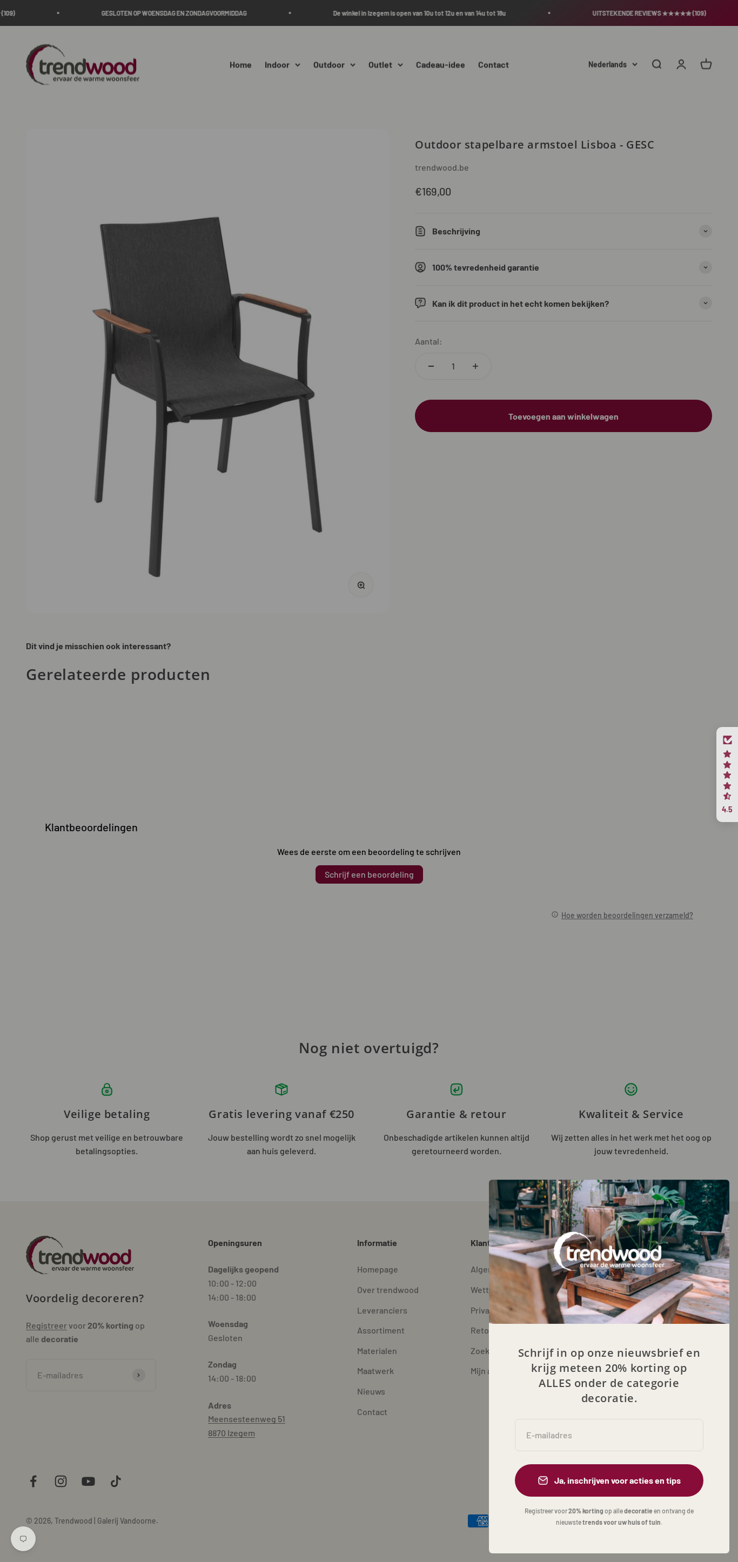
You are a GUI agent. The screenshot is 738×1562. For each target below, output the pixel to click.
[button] (727, 774)
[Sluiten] (707, 1202)
